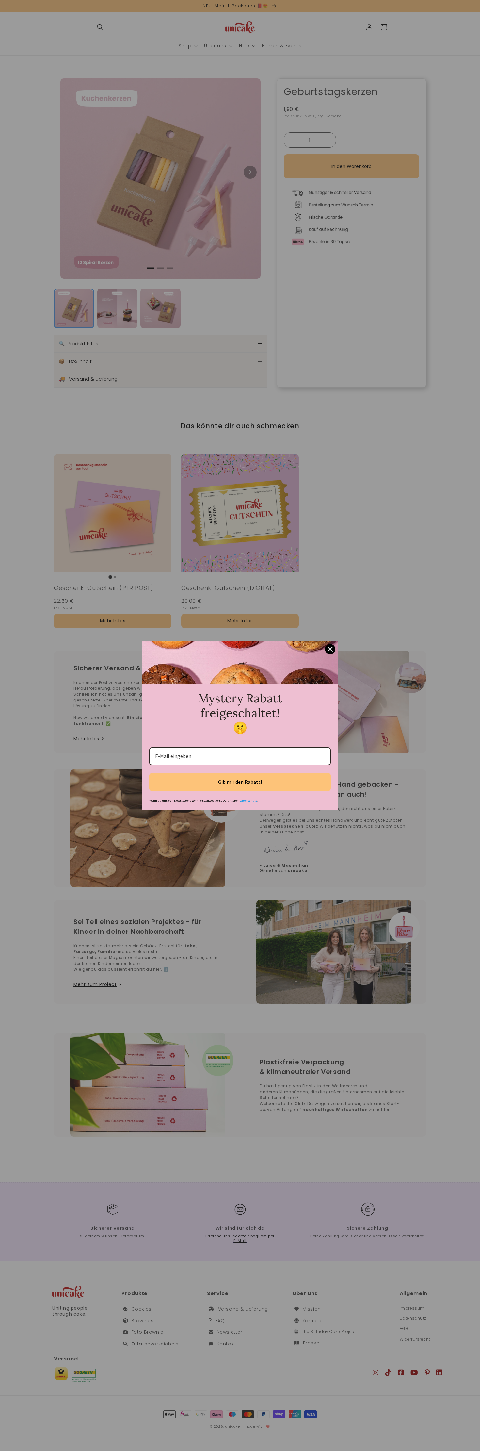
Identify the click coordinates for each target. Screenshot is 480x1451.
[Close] (330, 649)
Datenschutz (248, 801)
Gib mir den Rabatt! (240, 782)
